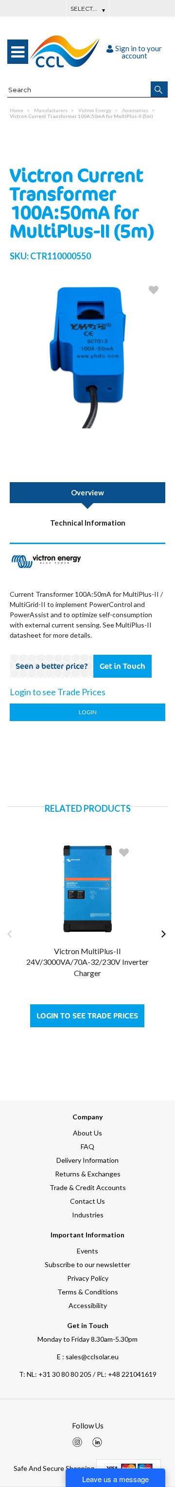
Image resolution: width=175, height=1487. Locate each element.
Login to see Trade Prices (87, 1016)
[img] (77, 1442)
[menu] (17, 51)
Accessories (135, 110)
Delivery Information (87, 1160)
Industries (88, 1215)
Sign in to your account (138, 51)
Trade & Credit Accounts (88, 1187)
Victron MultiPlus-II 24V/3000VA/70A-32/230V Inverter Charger (87, 962)
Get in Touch (122, 666)
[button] (159, 89)
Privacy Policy (87, 1278)
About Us (87, 1133)
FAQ (87, 1146)
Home (16, 110)
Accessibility (88, 1305)
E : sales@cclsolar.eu (88, 1356)
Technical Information (87, 522)
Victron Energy (94, 110)
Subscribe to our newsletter (87, 1264)
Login (88, 712)
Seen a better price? (52, 666)
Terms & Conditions (87, 1292)
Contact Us (87, 1201)
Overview (87, 492)
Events (87, 1251)
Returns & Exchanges (88, 1174)
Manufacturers (51, 110)
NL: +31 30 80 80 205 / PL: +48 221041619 (88, 1374)
